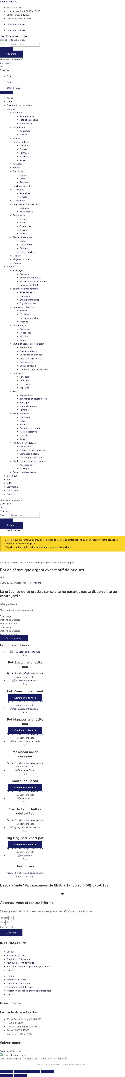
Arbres (16, 138)
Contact (10, 494)
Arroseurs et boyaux (30, 277)
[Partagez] (33, 1071)
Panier (10, 76)
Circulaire (11, 101)
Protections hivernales (24, 472)
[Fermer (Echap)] (47, 1071)
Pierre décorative (28, 431)
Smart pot (25, 402)
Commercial (12, 486)
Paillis (22, 424)
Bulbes (16, 167)
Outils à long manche (30, 358)
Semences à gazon (29, 453)
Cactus (23, 241)
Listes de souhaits (16, 24)
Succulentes (26, 244)
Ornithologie (19, 325)
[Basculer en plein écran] (20, 1071)
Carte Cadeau (13, 490)
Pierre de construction (31, 428)
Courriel (4, 927)
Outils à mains (27, 362)
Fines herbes (26, 211)
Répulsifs (24, 387)
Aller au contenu (8, 1)
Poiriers (23, 149)
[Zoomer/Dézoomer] (6, 1071)
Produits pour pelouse (24, 442)
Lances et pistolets (29, 285)
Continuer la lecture (25, 697)
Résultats (11, 53)
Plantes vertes (27, 252)
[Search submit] (6, 49)
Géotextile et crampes (31, 354)
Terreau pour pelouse (31, 457)
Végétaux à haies (21, 259)
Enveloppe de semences (19, 105)
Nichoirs (24, 336)
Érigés (23, 175)
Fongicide (24, 376)
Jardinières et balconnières (33, 398)
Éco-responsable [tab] (8, 623)
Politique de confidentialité (20, 962)
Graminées (18, 189)
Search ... (4, 44)
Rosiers (17, 255)
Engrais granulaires (29, 299)
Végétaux (11, 109)
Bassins (23, 310)
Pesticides (18, 373)
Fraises (23, 222)
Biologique (12, 475)
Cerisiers (24, 145)
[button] (25, 673)
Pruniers (24, 156)
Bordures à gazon (28, 351)
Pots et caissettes (29, 119)
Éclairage (24, 468)
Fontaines (24, 314)
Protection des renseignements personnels (29, 966)
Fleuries (24, 248)
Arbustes (17, 163)
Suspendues (26, 123)
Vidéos (10, 483)
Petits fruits (19, 215)
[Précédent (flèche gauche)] (6, 1075)
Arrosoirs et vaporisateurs (33, 281)
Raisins (23, 230)
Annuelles (18, 112)
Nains (22, 178)
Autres (23, 160)
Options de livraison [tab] (10, 619)
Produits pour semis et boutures (29, 461)
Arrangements (27, 116)
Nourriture (25, 340)
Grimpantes (19, 200)
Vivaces (23, 134)
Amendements (27, 292)
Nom (2, 922)
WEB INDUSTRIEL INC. (75, 1064)
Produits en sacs (21, 413)
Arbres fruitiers (21, 142)
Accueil (10, 97)
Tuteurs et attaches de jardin (34, 369)
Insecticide (25, 384)
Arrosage (17, 270)
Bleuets (24, 219)
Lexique (10, 951)
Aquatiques (19, 127)
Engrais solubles (28, 303)
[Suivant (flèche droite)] (20, 1075)
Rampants (25, 182)
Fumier (23, 420)
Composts (25, 296)
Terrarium (24, 409)
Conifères (18, 171)
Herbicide (24, 380)
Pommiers (24, 152)
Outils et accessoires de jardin (28, 343)
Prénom (4, 917)
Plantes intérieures (22, 237)
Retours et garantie (16, 955)
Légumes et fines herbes (26, 204)
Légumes (24, 208)
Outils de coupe (28, 365)
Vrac (9, 479)
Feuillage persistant (23, 186)
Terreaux (24, 435)
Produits (11, 266)
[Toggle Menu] (6, 92)
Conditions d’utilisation (18, 959)
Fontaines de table (29, 318)
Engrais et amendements (25, 288)
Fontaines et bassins (23, 307)
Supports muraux (28, 406)
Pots (15, 391)
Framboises (25, 226)
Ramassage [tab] (6, 616)
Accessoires (26, 274)
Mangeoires (25, 332)
